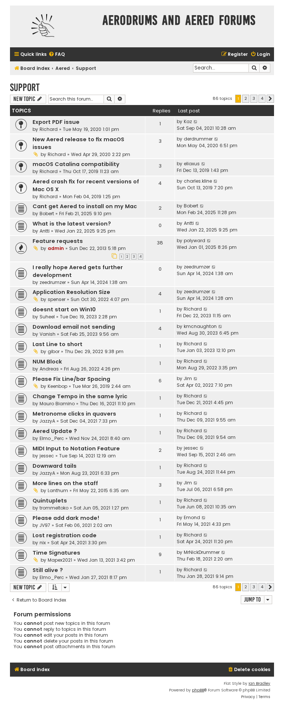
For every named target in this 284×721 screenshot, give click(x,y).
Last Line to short (57, 344)
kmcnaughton (200, 326)
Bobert (47, 213)
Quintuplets (50, 500)
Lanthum (58, 490)
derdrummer (198, 139)
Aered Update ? (55, 431)
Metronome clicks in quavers (74, 413)
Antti (45, 231)
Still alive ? (48, 570)
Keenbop (57, 386)
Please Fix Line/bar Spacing (71, 379)
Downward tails (55, 466)
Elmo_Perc (52, 438)
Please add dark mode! (66, 518)
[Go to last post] (195, 121)
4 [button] (262, 98)
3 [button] (254, 98)
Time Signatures (56, 552)
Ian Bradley (259, 683)
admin (56, 248)
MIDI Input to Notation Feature (76, 448)
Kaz (188, 121)
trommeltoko (54, 508)
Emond (192, 517)
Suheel (47, 317)
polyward (194, 240)
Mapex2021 (60, 560)
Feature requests (58, 241)
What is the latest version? (72, 223)
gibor (54, 351)
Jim (188, 378)
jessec (47, 456)
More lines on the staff (65, 483)
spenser (56, 299)
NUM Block (47, 361)
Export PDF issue (56, 122)
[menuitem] (56, 55)
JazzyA (47, 421)
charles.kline (198, 181)
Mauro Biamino (57, 403)
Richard (49, 129)
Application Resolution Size (71, 292)
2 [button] (245, 98)
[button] (270, 99)
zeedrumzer (53, 282)
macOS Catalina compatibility (76, 164)
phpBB (198, 690)
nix (43, 542)
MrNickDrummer (202, 552)
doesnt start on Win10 (64, 309)
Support (25, 87)
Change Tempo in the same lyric (80, 396)
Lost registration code (65, 535)
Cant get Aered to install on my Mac (85, 206)
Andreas (49, 369)
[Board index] (54, 26)
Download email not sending (74, 327)
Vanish (47, 334)
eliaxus (192, 163)
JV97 (45, 525)
